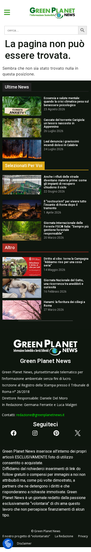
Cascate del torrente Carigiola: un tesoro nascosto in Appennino (64, 123)
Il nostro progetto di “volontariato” (26, 536)
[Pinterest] (56, 433)
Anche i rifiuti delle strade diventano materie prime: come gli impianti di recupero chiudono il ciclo (65, 182)
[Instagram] (35, 433)
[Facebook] (13, 433)
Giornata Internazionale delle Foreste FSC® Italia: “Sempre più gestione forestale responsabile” (66, 228)
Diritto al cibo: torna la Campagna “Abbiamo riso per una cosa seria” (66, 262)
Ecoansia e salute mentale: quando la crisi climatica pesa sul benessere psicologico (66, 101)
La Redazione (64, 536)
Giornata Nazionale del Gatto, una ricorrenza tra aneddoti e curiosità (63, 284)
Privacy (83, 536)
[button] (5, 12)
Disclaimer (24, 543)
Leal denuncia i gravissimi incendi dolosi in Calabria (61, 143)
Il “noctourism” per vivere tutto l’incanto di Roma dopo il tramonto (65, 205)
